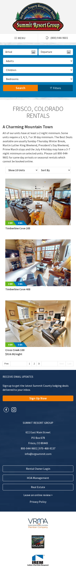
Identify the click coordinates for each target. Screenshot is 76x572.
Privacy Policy (38, 501)
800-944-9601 (29, 448)
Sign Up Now (38, 398)
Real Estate (38, 487)
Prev (6, 363)
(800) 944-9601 (59, 38)
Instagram (13, 409)
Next (62, 363)
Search (20, 88)
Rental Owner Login (38, 468)
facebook (6, 409)
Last (69, 363)
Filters (56, 88)
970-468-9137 (47, 448)
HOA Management (38, 478)
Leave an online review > (38, 495)
